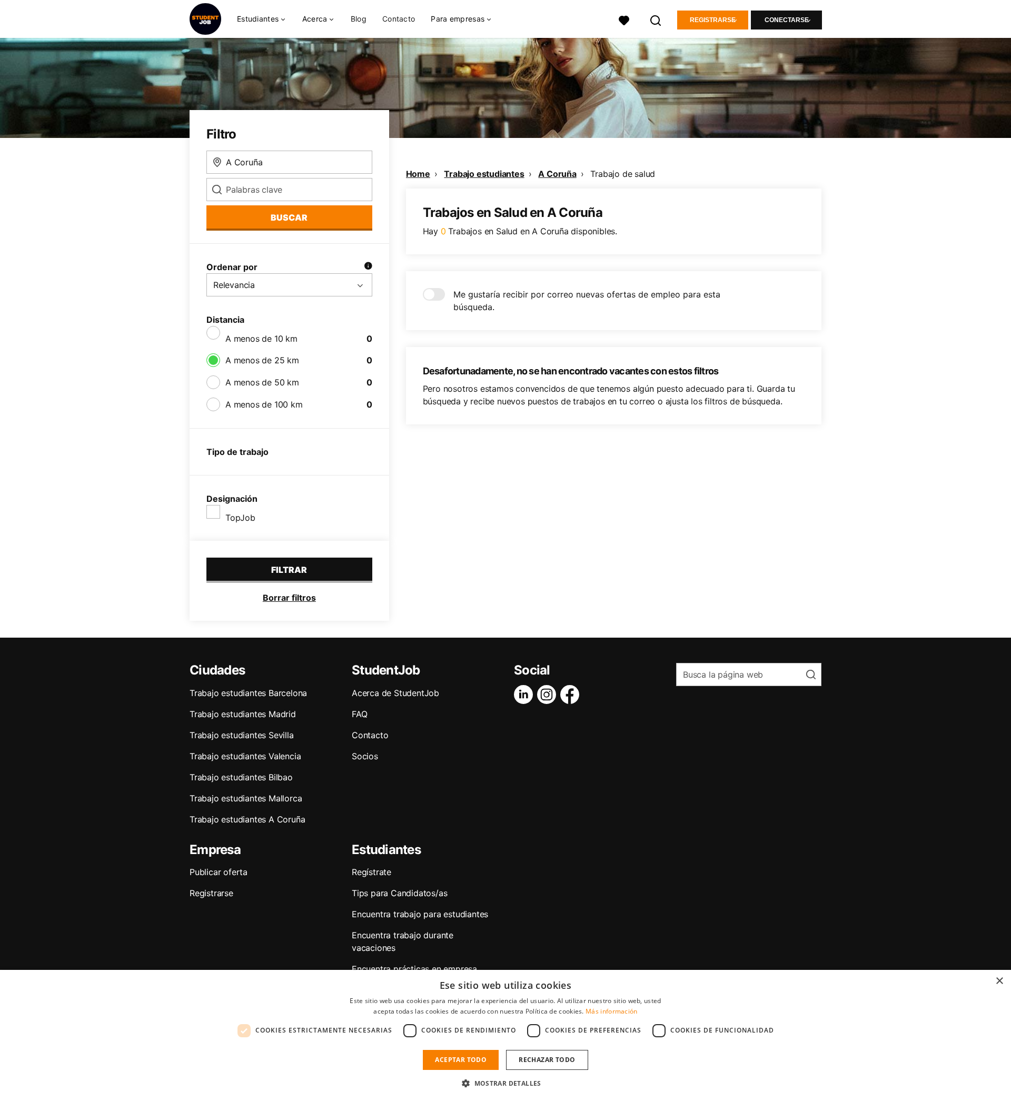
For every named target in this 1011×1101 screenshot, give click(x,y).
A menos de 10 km (261, 338)
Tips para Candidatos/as (399, 893)
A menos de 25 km (262, 360)
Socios (365, 756)
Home (418, 173)
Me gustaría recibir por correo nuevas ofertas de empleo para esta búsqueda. (586, 300)
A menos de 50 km (262, 382)
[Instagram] (548, 694)
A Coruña (557, 173)
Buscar (289, 217)
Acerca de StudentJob (395, 693)
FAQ (359, 714)
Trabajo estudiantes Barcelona (248, 693)
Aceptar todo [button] (461, 1059)
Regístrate (371, 872)
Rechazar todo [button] (547, 1059)
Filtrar (289, 569)
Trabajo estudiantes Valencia (245, 756)
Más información (612, 1011)
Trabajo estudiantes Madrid (243, 714)
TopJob (240, 517)
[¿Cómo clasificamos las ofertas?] (368, 267)
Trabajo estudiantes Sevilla (242, 735)
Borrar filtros (289, 597)
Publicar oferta (218, 872)
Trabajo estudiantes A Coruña (247, 819)
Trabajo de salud (622, 173)
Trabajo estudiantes (484, 173)
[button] (505, 1083)
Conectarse (787, 20)
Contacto (398, 18)
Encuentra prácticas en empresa (414, 969)
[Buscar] (656, 19)
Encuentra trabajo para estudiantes (420, 914)
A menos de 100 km (264, 404)
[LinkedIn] (525, 694)
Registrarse (713, 20)
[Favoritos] (624, 19)
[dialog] (505, 1035)
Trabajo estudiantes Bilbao (241, 777)
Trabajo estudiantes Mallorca (246, 798)
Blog (358, 18)
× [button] (999, 981)
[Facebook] (571, 694)
